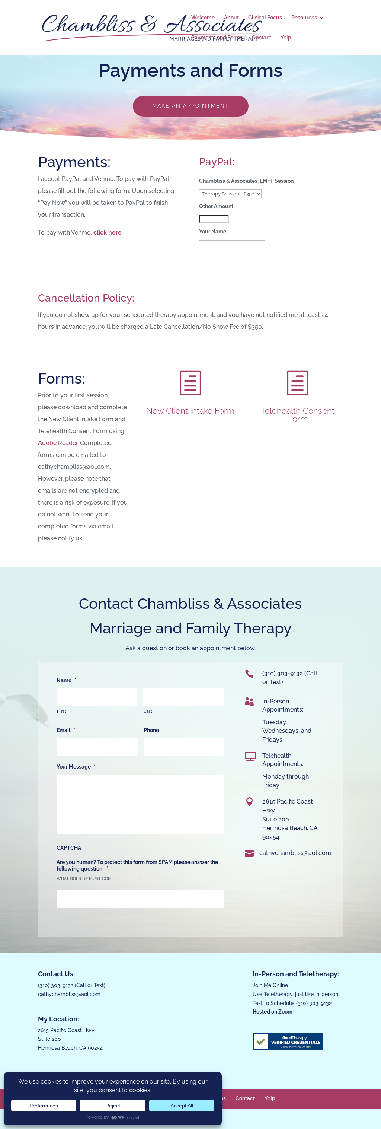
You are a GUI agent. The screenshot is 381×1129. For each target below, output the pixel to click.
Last (148, 711)
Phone (151, 730)
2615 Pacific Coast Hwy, (66, 1030)
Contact (261, 38)
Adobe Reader (57, 442)
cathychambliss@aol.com (69, 994)
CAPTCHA (69, 848)
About (231, 17)
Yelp (286, 38)
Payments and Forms (217, 38)
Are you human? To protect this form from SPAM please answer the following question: (137, 865)
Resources (304, 17)
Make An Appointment (190, 106)
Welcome (203, 17)
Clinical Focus (265, 17)
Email (66, 730)
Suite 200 (275, 819)
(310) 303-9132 (55, 985)
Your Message (76, 767)
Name (66, 680)
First (61, 711)
